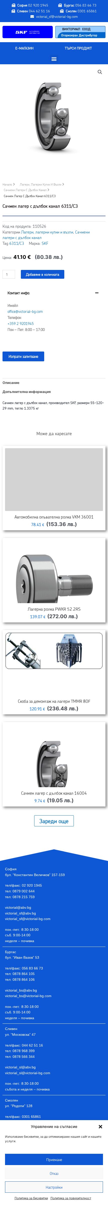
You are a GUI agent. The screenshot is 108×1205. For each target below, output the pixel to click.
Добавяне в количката (42, 274)
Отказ (54, 1173)
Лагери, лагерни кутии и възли (40, 184)
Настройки (54, 1187)
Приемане (54, 1159)
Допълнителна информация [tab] (27, 392)
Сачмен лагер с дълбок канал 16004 (54, 793)
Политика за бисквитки (31, 1198)
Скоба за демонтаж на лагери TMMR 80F (54, 701)
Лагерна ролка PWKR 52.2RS (54, 609)
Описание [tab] (11, 383)
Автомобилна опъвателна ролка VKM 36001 (54, 517)
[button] (100, 1126)
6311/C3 (16, 243)
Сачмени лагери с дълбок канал (25, 190)
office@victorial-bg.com (25, 311)
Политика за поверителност (70, 1198)
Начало (7, 184)
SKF (45, 243)
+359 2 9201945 (21, 323)
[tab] (54, 315)
